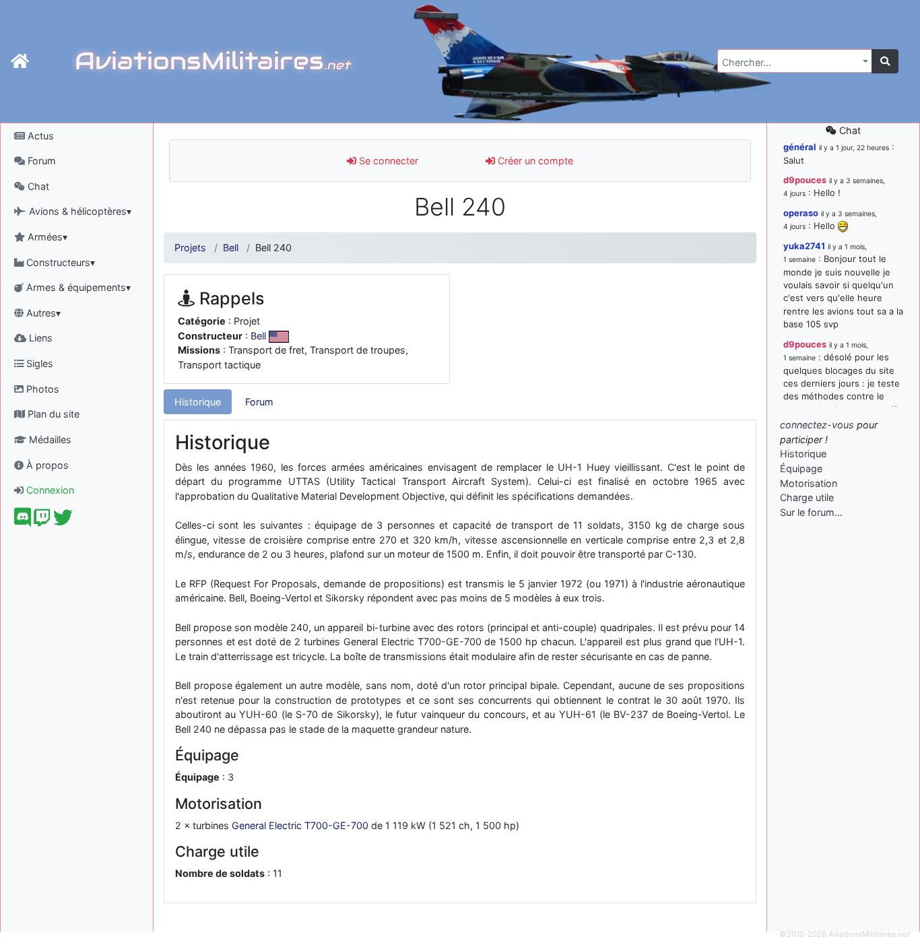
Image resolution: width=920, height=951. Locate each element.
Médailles (48, 439)
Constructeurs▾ (59, 262)
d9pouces (804, 179)
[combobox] (794, 61)
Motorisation (808, 483)
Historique (197, 401)
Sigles (38, 363)
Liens (39, 337)
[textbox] (790, 62)
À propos (46, 465)
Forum (40, 160)
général (799, 146)
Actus (39, 135)
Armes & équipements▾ (77, 287)
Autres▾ (42, 313)
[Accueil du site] (20, 61)
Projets (190, 247)
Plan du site (52, 414)
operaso (800, 212)
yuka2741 (804, 245)
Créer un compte (534, 160)
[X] (63, 521)
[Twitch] (42, 521)
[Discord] (22, 521)
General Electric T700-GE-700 (300, 825)
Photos (41, 389)
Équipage (801, 468)
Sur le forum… (811, 512)
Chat (37, 186)
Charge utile (807, 497)
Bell (230, 247)
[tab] (198, 402)
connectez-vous (817, 424)
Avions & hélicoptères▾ (78, 211)
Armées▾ (46, 236)
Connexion (49, 490)
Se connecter (387, 160)
